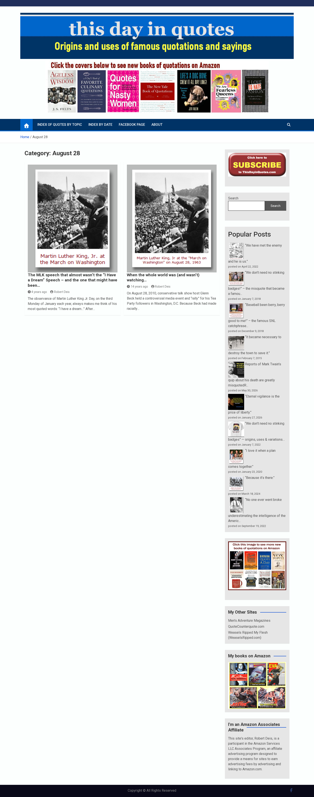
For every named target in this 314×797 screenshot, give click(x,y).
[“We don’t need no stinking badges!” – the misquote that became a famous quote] (236, 273)
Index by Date (100, 125)
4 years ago (39, 292)
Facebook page (132, 125)
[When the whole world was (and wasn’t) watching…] (172, 218)
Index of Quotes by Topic (59, 125)
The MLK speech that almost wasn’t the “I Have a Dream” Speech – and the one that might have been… (72, 280)
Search (233, 198)
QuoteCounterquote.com (246, 626)
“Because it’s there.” (259, 478)
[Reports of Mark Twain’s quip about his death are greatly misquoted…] (236, 364)
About (157, 125)
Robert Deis (62, 292)
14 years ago (139, 286)
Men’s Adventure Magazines (249, 621)
